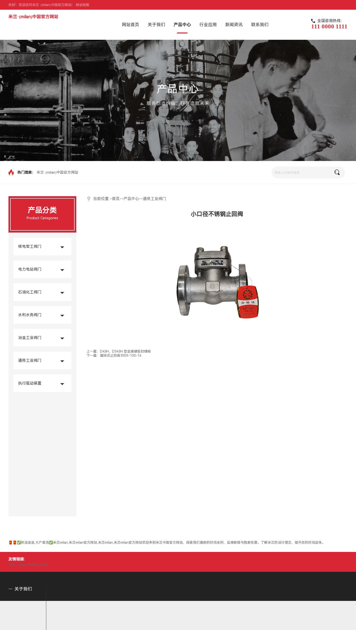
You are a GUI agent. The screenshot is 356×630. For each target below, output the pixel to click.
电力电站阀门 (29, 269)
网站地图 (82, 5)
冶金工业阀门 (29, 337)
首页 (116, 198)
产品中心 (131, 198)
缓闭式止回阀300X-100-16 (120, 355)
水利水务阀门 (29, 315)
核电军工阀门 (29, 246)
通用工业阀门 (29, 360)
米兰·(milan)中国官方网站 (33, 16)
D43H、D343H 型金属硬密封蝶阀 (125, 351)
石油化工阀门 (29, 292)
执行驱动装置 (29, 383)
